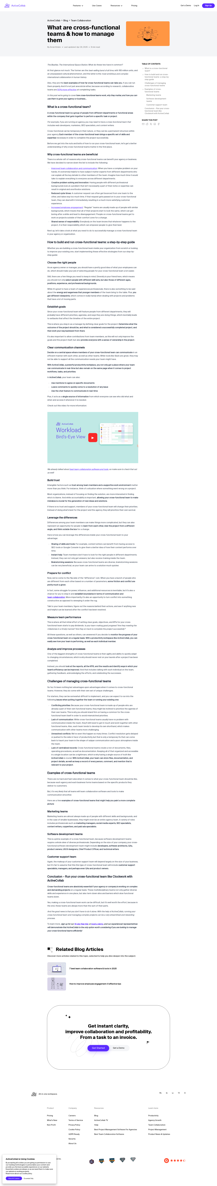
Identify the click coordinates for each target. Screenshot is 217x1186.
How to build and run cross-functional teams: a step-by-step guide (157, 77)
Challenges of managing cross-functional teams (155, 84)
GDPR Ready (73, 1134)
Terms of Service (75, 1120)
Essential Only (28, 1178)
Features (77, 6)
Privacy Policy (74, 1125)
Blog (65, 21)
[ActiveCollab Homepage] (15, 5)
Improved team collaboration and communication (74, 168)
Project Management (157, 1130)
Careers (72, 1116)
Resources (115, 6)
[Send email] (143, 124)
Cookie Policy (74, 1130)
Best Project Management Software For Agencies (115, 1130)
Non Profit (51, 1125)
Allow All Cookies (14, 1178)
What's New (52, 1120)
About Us (72, 1144)
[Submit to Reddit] (147, 124)
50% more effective (67, 90)
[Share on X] (151, 124)
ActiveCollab (53, 21)
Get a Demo (186, 6)
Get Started (98, 1048)
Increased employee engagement (67, 208)
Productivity (153, 1116)
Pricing (134, 6)
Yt (179, 1093)
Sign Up (208, 6)
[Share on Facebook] (158, 124)
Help (96, 1125)
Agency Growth (154, 1120)
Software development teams (156, 100)
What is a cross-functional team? (156, 70)
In (166, 1093)
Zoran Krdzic (55, 47)
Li (172, 1093)
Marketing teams (153, 95)
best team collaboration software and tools (89, 469)
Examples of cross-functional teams (153, 90)
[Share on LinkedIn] (154, 124)
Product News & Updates (159, 1134)
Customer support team (156, 105)
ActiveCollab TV (101, 1120)
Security (71, 1139)
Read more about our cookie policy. (19, 1173)
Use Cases (97, 6)
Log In (196, 6)
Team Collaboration (81, 21)
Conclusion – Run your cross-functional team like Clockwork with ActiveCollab (157, 111)
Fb (160, 1093)
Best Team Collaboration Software (109, 1134)
